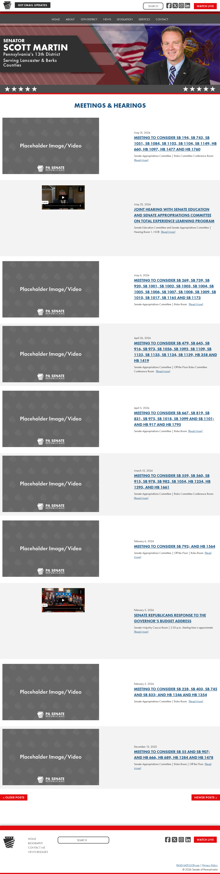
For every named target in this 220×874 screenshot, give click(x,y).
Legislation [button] (125, 19)
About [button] (70, 19)
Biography (35, 843)
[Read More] (141, 160)
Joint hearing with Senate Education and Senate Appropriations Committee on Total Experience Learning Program (174, 215)
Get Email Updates (32, 5)
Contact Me (36, 847)
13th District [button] (88, 19)
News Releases (38, 852)
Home (56, 19)
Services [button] (144, 19)
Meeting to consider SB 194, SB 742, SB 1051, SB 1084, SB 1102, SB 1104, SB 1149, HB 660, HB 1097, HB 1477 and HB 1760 (175, 143)
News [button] (107, 19)
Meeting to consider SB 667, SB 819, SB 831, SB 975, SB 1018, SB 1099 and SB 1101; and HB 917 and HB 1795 (174, 418)
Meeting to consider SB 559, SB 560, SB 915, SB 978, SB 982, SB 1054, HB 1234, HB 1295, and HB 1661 (172, 481)
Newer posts (204, 797)
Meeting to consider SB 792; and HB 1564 (174, 546)
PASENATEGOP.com (188, 865)
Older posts (14, 797)
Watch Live (205, 6)
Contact (162, 19)
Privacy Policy (210, 865)
